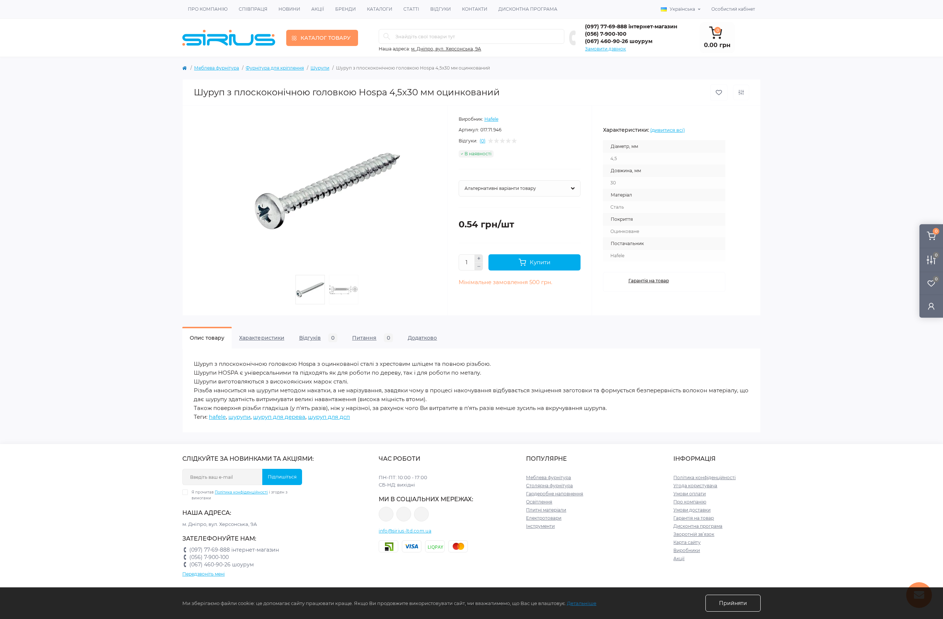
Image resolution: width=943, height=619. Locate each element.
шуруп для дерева (279, 416)
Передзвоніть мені (203, 574)
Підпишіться (282, 477)
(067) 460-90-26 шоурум (618, 41)
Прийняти (733, 603)
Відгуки (440, 9)
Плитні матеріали (546, 510)
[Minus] (479, 267)
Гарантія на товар (648, 280)
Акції (317, 9)
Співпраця (253, 9)
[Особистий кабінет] (931, 306)
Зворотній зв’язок (693, 534)
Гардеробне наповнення (554, 493)
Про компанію (208, 9)
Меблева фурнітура (216, 68)
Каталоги (379, 9)
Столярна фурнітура (549, 485)
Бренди (345, 9)
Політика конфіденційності (241, 492)
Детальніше (581, 603)
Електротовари (543, 518)
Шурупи (320, 68)
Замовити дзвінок (605, 49)
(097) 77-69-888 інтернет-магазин (631, 26)
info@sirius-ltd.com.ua (405, 531)
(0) (482, 141)
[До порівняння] (741, 92)
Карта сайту (687, 542)
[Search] (387, 36)
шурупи (239, 416)
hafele (217, 416)
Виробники (686, 550)
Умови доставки (692, 510)
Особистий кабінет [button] (733, 9)
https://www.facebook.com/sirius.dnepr (386, 514)
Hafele (491, 119)
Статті (411, 9)
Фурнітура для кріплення (275, 68)
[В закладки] (719, 92)
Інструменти (540, 526)
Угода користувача (695, 485)
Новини (289, 9)
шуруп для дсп (329, 416)
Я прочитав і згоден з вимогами (239, 495)
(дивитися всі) (667, 130)
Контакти (474, 9)
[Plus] (479, 258)
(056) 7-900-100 (606, 34)
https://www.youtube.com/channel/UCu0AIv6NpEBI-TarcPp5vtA (421, 514)
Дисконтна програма (527, 9)
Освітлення (539, 502)
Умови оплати (689, 493)
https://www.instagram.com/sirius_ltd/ (403, 514)
